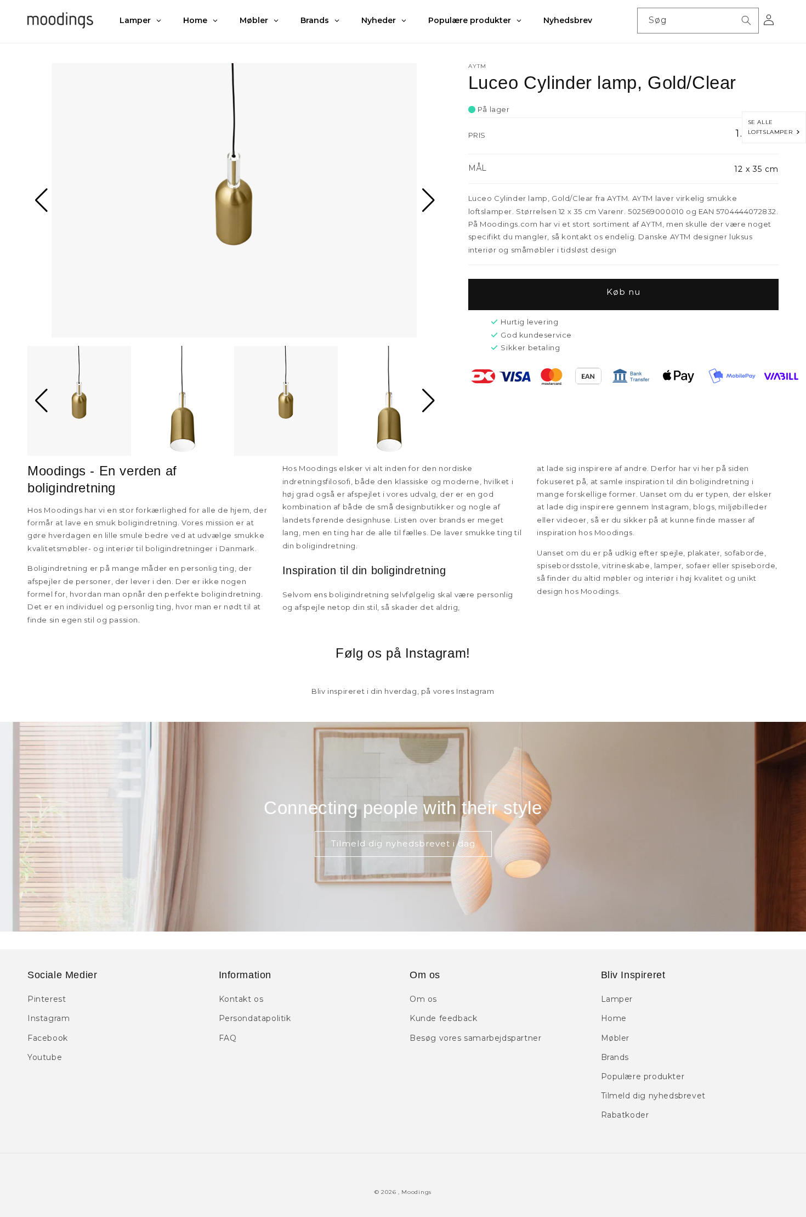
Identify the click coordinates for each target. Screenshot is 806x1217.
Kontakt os (241, 999)
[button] (40, 200)
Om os (423, 999)
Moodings (416, 1192)
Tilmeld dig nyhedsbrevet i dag (403, 843)
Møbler (615, 1038)
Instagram (48, 1018)
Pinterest (46, 999)
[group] (234, 200)
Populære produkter (643, 1076)
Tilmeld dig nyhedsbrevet (653, 1096)
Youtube (44, 1057)
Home (614, 1018)
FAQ (228, 1038)
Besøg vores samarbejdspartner (475, 1038)
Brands (615, 1057)
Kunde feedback (443, 1018)
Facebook (47, 1038)
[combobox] (698, 20)
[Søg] (746, 20)
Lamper (617, 999)
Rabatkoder (625, 1115)
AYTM (477, 66)
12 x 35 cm (756, 169)
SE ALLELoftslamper (772, 127)
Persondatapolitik (255, 1018)
